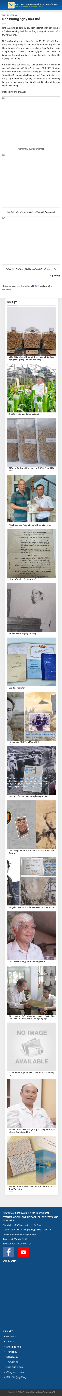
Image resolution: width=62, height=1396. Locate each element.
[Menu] (4, 5)
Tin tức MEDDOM (9, 15)
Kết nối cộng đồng (16, 1377)
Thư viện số (12, 1362)
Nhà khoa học (13, 1346)
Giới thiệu (11, 1336)
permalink (6, 289)
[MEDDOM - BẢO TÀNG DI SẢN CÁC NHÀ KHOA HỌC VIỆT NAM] (33, 5)
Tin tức (10, 1341)
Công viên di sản (15, 1372)
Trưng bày (11, 1351)
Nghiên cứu (12, 1357)
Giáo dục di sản (14, 1367)
